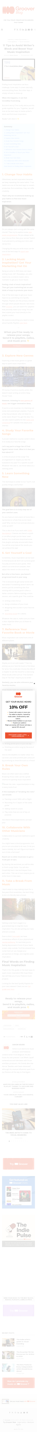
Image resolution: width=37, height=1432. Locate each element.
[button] (34, 683)
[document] (18, 716)
